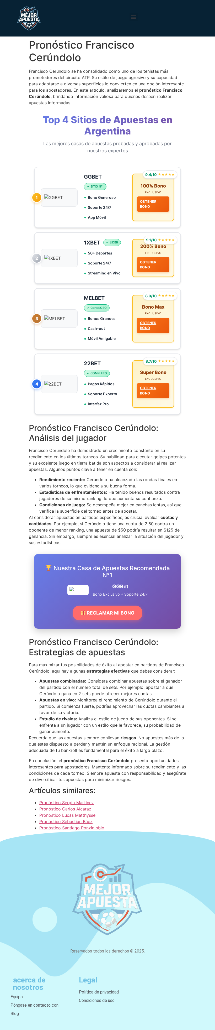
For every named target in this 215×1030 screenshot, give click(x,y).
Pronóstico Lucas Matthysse (67, 815)
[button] (134, 17)
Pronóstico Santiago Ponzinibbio (71, 827)
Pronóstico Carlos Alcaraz (65, 808)
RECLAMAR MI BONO (110, 613)
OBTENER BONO (148, 204)
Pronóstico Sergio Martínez (66, 802)
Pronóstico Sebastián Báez (66, 821)
